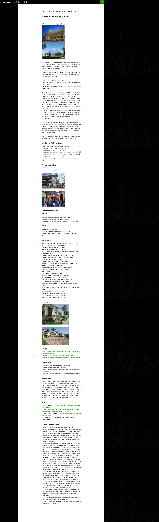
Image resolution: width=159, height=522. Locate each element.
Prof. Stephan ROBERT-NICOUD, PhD (14, 2)
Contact (97, 1)
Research (36, 1)
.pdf (55, 170)
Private (90, 1)
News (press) (79, 1)
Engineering (44, 1)
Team (30, 1)
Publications (54, 1)
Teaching (70, 1)
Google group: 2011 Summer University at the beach (58, 355)
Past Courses (46, 240)
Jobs (85, 1)
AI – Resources (62, 1)
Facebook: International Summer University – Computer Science (61, 357)
